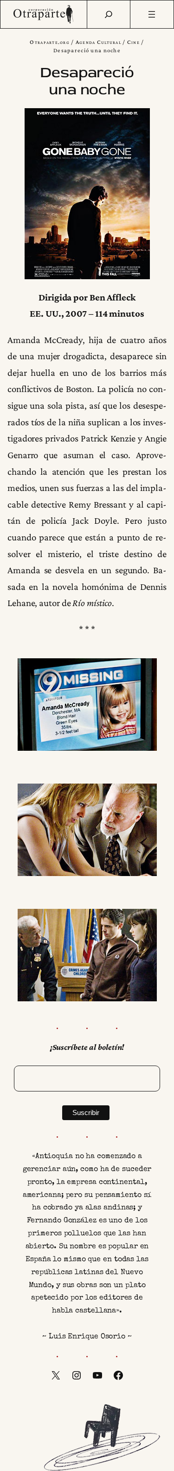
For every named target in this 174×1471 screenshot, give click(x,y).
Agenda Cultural (98, 42)
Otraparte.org (50, 42)
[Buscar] (108, 14)
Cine (133, 42)
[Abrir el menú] (152, 14)
